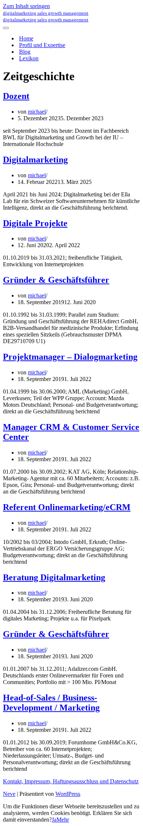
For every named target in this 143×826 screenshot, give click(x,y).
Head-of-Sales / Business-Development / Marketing (51, 702)
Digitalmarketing (35, 159)
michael (37, 111)
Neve (9, 794)
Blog (24, 52)
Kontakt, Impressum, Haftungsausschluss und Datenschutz (71, 781)
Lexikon (28, 58)
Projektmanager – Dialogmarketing (70, 357)
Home (26, 38)
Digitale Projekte (35, 223)
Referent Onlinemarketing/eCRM (67, 507)
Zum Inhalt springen (26, 6)
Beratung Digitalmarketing (54, 577)
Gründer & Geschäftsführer (56, 280)
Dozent (16, 96)
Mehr (62, 819)
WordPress (67, 794)
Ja (54, 819)
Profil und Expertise (42, 45)
